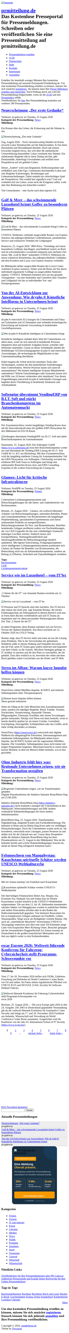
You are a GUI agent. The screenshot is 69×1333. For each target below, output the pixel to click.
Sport (11, 1249)
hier (23, 100)
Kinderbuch (47, 1296)
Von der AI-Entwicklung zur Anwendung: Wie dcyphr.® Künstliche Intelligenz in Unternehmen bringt (33, 297)
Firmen (38, 491)
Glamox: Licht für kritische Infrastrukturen (24, 479)
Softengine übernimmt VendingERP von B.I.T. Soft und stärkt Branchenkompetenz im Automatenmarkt (34, 400)
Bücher (63, 1294)
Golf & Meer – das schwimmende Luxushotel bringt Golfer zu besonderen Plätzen (34, 204)
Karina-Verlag (33, 1296)
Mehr (65, 1302)
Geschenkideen (18, 1296)
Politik (12, 1239)
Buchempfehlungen (11, 1294)
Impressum (14, 71)
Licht (4, 565)
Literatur (13, 1229)
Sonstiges (14, 1246)
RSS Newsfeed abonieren (14, 1107)
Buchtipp (26, 1294)
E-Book (5, 1296)
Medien (13, 1232)
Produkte (13, 1243)
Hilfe (11, 64)
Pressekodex (7, 97)
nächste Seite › (35, 1033)
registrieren (21, 89)
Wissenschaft (15, 1263)
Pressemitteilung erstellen (21, 54)
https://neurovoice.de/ (26, 732)
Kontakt (13, 68)
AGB (12, 57)
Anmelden (14, 74)
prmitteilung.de (18, 10)
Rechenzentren (8, 562)
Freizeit (13, 1219)
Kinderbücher (61, 1296)
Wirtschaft (14, 1260)
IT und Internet (16, 1222)
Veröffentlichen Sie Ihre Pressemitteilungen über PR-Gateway (32, 1275)
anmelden (51, 1316)
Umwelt (13, 1256)
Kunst (12, 1226)
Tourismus (14, 1253)
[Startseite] (7, 2)
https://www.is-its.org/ (13, 1025)
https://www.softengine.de (15, 447)
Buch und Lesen (51, 1294)
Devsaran (17, 1328)
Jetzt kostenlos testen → (34, 1196)
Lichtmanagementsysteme (14, 568)
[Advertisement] (34, 1071)
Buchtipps (37, 1294)
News (38, 120)
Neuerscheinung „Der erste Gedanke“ (32, 110)
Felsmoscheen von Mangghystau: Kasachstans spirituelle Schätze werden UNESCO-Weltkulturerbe (33, 859)
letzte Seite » (56, 1033)
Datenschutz (15, 61)
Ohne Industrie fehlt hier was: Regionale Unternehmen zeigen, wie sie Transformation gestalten (33, 766)
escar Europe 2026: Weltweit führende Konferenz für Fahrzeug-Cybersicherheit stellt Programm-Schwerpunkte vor (33, 951)
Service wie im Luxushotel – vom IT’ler (33, 575)
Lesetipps (6, 1299)
